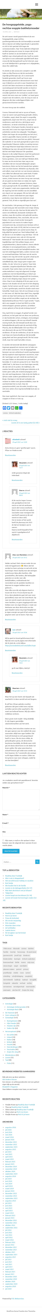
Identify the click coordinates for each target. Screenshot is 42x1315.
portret (18, 969)
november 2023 (11, 1196)
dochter (31, 948)
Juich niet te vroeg (10, 420)
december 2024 (11, 1166)
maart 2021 (9, 1269)
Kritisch (16, 32)
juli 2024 (8, 1179)
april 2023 (9, 1210)
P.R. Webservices (18, 1298)
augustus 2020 (10, 1286)
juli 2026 (8, 1130)
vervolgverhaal (18, 986)
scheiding (6, 976)
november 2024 (11, 1169)
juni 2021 (8, 1262)
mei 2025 (8, 1154)
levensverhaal (8, 962)
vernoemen (7, 986)
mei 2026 (8, 1135)
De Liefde (10, 1035)
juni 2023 (8, 1206)
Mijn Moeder (11, 1023)
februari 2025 (10, 1161)
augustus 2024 (10, 1176)
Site (4, 832)
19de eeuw (7, 948)
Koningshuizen (12, 1021)
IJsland (9, 1037)
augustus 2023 (10, 1201)
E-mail (5, 823)
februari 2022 (10, 1242)
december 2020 (11, 1276)
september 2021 (11, 1254)
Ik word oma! (31, 952)
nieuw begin (7, 966)
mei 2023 (8, 1208)
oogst (16, 966)
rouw (22, 973)
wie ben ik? (16, 990)
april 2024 (9, 1186)
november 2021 (11, 1250)
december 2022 (11, 1220)
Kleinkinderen (10, 1055)
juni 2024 (8, 1181)
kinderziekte (7, 959)
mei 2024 (8, 1183)
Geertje (13, 952)
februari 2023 (10, 1215)
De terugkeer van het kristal (15, 933)
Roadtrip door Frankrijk (13, 913)
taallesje (17, 980)
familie (5, 952)
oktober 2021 (10, 1252)
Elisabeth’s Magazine (10, 1087)
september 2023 (11, 1198)
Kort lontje (9, 935)
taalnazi (25, 980)
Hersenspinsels (10, 1031)
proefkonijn (7, 973)
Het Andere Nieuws (9, 1079)
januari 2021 (9, 1274)
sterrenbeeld (8, 980)
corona (5, 413)
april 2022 (9, 1237)
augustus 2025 (10, 1149)
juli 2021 (8, 1259)
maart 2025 (9, 1159)
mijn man (30, 962)
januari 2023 (9, 1218)
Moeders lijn (11, 1026)
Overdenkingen (12, 1047)
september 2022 (11, 1228)
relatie (15, 973)
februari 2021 (10, 1272)
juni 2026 (8, 1132)
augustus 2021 (10, 1257)
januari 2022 (9, 1245)
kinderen (26, 955)
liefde (17, 962)
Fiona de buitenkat (12, 918)
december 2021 (11, 1247)
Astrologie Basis (13, 1009)
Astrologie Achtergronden (16, 1007)
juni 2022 (8, 1232)
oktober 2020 (10, 1281)
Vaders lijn (11, 1028)
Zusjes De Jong (27, 990)
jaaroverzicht (8, 955)
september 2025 (11, 1147)
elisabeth (16, 439)
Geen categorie (10, 1015)
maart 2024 (9, 1188)
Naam (5, 814)
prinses (25, 969)
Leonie (7, 1057)
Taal (6, 1060)
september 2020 (11, 1284)
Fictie (9, 1063)
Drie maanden (10, 923)
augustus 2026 (10, 1127)
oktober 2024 (10, 1171)
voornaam (6, 990)
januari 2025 (9, 1164)
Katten (9, 1039)
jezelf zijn (18, 955)
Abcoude (16, 948)
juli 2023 (8, 1203)
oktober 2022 (10, 1225)
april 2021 (9, 1267)
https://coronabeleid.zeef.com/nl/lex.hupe (20, 645)
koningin (17, 959)
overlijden (23, 966)
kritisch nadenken (15, 413)
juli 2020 (8, 1289)
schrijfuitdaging (17, 976)
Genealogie (9, 1017)
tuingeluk (6, 983)
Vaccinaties (11, 1049)
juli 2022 (8, 1230)
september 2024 (11, 1174)
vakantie (15, 983)
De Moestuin (10, 1013)
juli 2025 (8, 1152)
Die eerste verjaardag (13, 920)
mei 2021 (8, 1264)
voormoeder (30, 986)
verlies (29, 983)
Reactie (6, 787)
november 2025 (11, 1144)
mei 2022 (8, 1235)
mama (23, 962)
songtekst (28, 976)
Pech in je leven (11, 916)
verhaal (22, 983)
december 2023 (11, 1193)
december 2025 (11, 1142)
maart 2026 (9, 1137)
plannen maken (8, 969)
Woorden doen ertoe (12, 925)
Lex (13, 630)
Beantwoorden (10, 455)
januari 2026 (9, 1139)
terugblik (33, 980)
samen (27, 973)
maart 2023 (9, 1213)
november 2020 (11, 1279)
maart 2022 (9, 1240)
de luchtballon (10, 928)
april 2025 (9, 1157)
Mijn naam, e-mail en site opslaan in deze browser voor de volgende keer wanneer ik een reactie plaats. (19, 842)
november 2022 (11, 1223)
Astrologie (9, 1004)
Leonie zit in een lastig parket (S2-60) (24, 423)
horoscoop (21, 952)
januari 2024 (9, 1191)
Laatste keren (10, 930)
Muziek (9, 1044)
